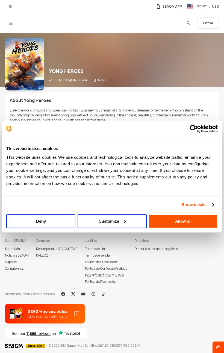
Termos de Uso (95, 248)
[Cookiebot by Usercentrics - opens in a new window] (194, 129)
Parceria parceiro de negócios (156, 248)
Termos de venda (97, 255)
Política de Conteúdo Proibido (106, 268)
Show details (194, 204)
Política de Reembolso (100, 281)
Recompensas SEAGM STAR (57, 248)
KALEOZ (42, 255)
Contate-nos (14, 268)
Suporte (11, 262)
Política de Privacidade (101, 262)
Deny (41, 221)
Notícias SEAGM (17, 255)
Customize (109, 221)
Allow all (183, 221)
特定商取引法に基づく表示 (104, 275)
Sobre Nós (12, 248)
